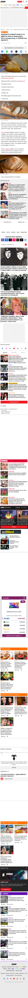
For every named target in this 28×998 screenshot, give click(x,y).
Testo (2, 132)
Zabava (7, 29)
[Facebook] (6, 240)
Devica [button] (16, 752)
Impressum (12, 973)
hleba (21, 81)
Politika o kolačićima (19, 973)
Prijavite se (6, 889)
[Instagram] (14, 240)
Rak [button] (11, 752)
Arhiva (26, 973)
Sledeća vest (21, 222)
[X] (10, 240)
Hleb (18, 232)
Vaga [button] (19, 752)
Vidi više (14, 767)
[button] (25, 43)
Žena (11, 29)
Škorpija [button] (23, 752)
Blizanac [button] (7, 752)
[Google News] (25, 240)
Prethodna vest (7, 222)
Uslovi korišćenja (18, 975)
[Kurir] (2, 2)
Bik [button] (4, 752)
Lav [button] (13, 752)
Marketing (3, 973)
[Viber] (2, 240)
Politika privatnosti (10, 975)
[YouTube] (17, 240)
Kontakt (7, 973)
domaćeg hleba (9, 78)
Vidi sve (14, 526)
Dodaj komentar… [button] (9, 778)
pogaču (7, 149)
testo (8, 232)
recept (3, 232)
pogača (13, 232)
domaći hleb (24, 232)
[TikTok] (21, 240)
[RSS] (22, 348)
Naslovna (3, 29)
